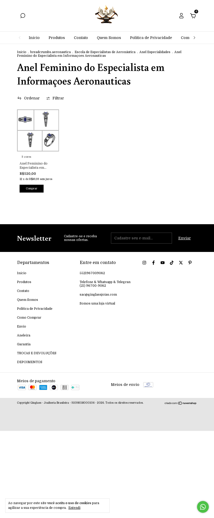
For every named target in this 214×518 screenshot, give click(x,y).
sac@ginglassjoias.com (98, 294)
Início (34, 38)
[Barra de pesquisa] (22, 16)
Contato (81, 38)
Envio (21, 326)
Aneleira (23, 335)
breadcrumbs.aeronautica (50, 52)
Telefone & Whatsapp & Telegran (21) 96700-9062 (105, 284)
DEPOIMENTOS (29, 362)
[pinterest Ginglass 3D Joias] (190, 263)
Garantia (24, 344)
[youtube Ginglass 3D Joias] (162, 263)
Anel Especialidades (154, 52)
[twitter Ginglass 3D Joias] (181, 263)
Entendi (74, 508)
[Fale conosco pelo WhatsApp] (203, 507)
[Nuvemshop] (180, 404)
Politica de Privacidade (151, 38)
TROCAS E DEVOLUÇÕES (36, 353)
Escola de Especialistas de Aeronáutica (105, 52)
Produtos (57, 38)
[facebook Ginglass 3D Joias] (153, 263)
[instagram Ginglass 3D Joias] (144, 263)
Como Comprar (29, 317)
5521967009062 (92, 273)
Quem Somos (109, 38)
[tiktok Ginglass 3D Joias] (172, 263)
